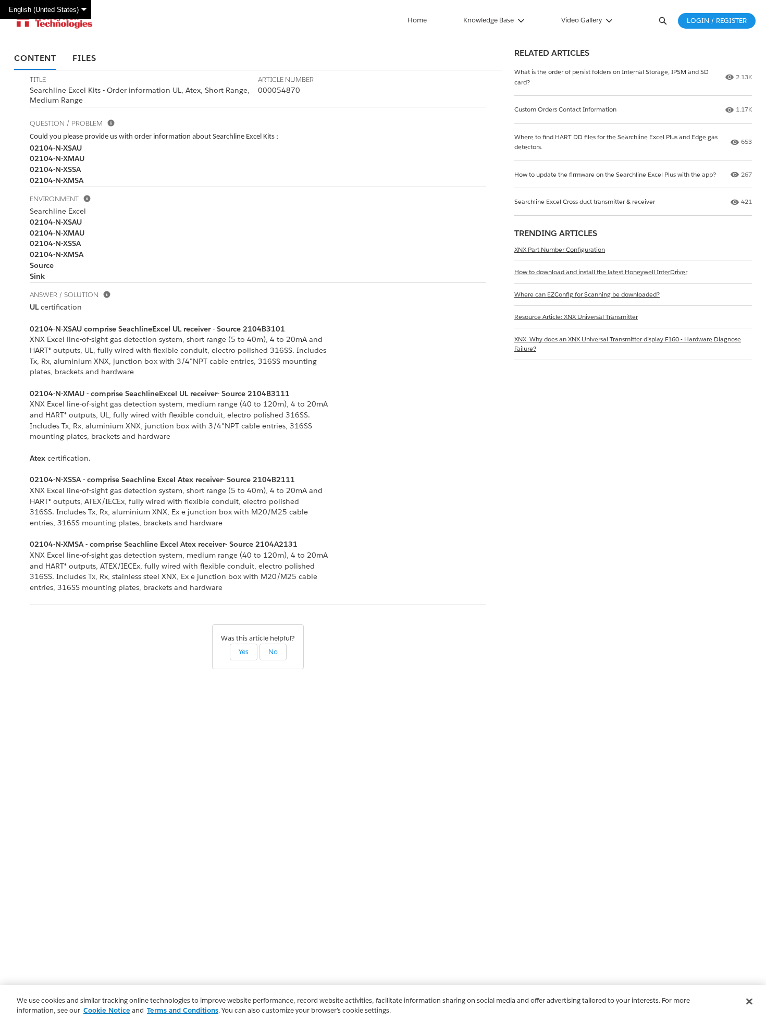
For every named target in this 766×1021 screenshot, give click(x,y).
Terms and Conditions (182, 1010)
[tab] (35, 59)
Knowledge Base (488, 20)
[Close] (749, 1001)
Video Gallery (581, 20)
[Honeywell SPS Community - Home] (54, 21)
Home (417, 20)
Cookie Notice (106, 1010)
